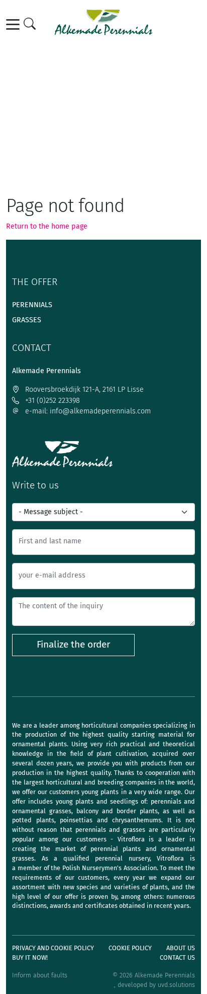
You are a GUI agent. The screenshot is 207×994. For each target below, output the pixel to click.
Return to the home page (46, 226)
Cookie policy (130, 948)
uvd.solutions (176, 984)
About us (180, 948)
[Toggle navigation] (14, 24)
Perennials (32, 305)
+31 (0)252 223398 (51, 400)
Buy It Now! (30, 957)
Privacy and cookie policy (53, 948)
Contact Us (177, 957)
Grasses (26, 320)
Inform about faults (39, 975)
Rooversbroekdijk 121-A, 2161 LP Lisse (83, 389)
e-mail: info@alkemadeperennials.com (87, 411)
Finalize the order (73, 644)
